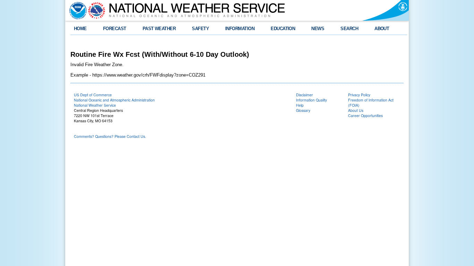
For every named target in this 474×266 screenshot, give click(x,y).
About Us (355, 110)
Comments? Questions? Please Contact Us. (110, 136)
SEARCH (349, 28)
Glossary (303, 110)
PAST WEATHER (159, 28)
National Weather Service (95, 105)
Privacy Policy (359, 94)
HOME (80, 28)
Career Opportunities (365, 115)
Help (300, 105)
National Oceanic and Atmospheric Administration (114, 100)
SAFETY (200, 28)
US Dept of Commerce (93, 94)
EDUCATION (283, 28)
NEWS (317, 28)
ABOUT (381, 28)
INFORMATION (239, 28)
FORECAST (114, 28)
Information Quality (311, 100)
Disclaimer (304, 94)
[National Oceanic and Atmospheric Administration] (76, 10)
